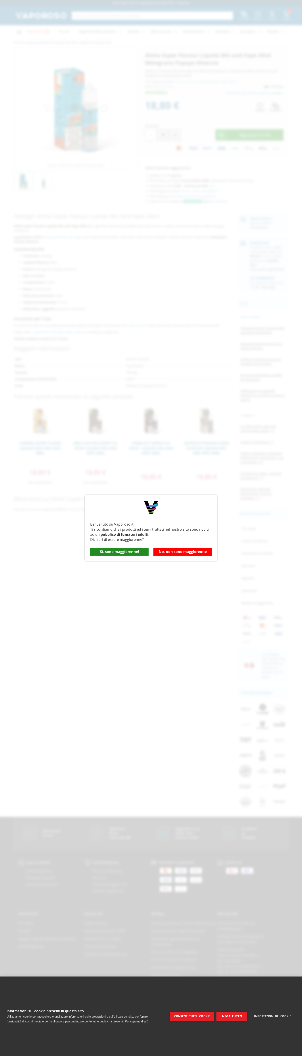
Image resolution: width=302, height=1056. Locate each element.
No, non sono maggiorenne (183, 551)
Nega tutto (232, 1016)
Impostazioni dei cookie (272, 1016)
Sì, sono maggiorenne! (119, 551)
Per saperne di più (136, 1021)
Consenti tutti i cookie (192, 1016)
